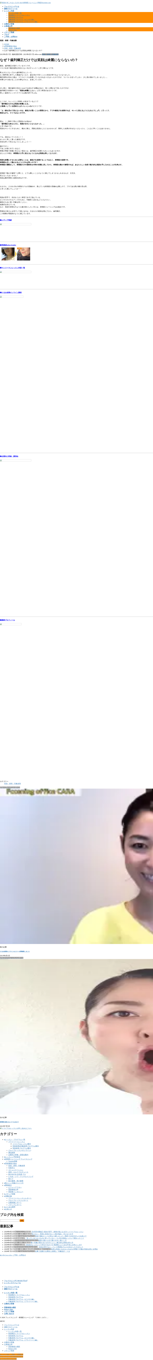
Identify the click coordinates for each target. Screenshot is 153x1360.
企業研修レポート (15, 1202)
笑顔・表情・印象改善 (50, 54)
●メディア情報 (9, 1194)
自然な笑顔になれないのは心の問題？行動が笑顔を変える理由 (74, 1249)
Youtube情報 (12, 1161)
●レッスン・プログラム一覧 (14, 1139)
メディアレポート (15, 1205)
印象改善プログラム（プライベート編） (23, 22)
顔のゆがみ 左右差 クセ (17, 1174)
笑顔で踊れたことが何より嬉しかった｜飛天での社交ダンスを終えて (61, 1236)
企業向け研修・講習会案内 (18, 1155)
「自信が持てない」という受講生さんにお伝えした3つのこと (60, 1247)
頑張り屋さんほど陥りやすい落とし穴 (52, 1240)
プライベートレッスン (16, 1142)
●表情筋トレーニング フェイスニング (18, 1159)
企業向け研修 (9, 1342)
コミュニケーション (15, 1170)
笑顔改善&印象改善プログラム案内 (25, 1146)
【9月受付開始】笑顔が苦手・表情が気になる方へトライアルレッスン (57, 1232)
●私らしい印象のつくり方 (14, 1183)
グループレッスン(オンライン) (19, 1150)
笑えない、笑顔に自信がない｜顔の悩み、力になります (52, 1234)
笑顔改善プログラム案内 (21, 1148)
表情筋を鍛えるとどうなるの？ (9, 1122)
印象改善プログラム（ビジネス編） (21, 19)
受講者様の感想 (14, 28)
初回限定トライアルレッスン (19, 15)
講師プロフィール (10, 1327)
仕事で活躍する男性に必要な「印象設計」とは (52, 1251)
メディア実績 (9, 1351)
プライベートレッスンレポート (20, 1198)
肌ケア (10, 1179)
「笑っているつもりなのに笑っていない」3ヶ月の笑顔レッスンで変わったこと (54, 1238)
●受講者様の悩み (10, 1163)
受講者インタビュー (15, 1192)
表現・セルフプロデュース (18, 1172)
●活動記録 (8, 1196)
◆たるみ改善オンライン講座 (11, 292)
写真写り (11, 1168)
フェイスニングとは (11, 1325)
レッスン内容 (9, 1329)
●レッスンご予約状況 (12, 1157)
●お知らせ (8, 1209)
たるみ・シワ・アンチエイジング (20, 1176)
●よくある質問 (9, 1207)
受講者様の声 (13, 1189)
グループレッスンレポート (18, 1200)
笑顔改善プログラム (15, 17)
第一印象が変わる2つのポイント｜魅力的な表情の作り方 (52, 1242)
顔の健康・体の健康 (15, 1181)
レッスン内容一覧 (15, 13)
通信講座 (11, 1152)
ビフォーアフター (15, 1187)
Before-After (12, 30)
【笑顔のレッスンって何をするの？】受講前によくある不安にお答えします (53, 1245)
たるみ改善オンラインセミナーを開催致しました (15, 951)
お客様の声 (8, 1344)
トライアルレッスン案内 (21, 1144)
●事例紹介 (8, 1185)
